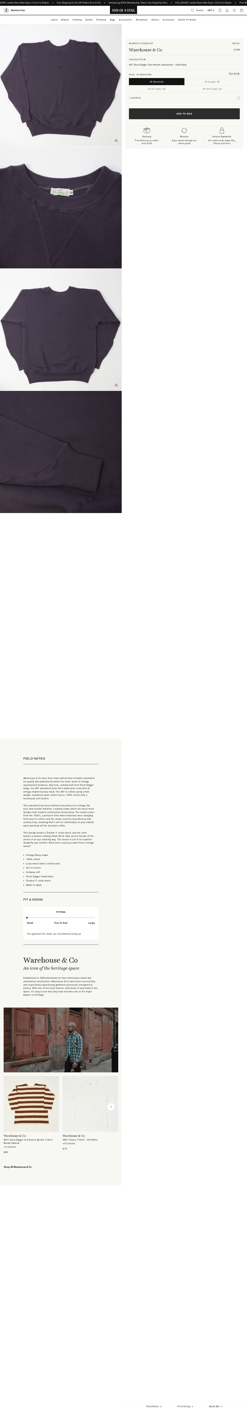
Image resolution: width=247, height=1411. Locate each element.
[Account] (234, 10)
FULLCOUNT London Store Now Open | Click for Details (203, 2)
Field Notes (152, 1406)
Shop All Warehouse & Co (18, 1167)
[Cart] (241, 10)
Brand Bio (214, 1406)
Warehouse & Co (145, 50)
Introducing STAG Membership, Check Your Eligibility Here (138, 2)
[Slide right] (110, 1106)
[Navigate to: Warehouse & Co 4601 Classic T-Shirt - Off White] (90, 1113)
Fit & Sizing (184, 1406)
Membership (18, 10)
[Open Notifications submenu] (227, 10)
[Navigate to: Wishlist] (219, 10)
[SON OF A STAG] (123, 10)
